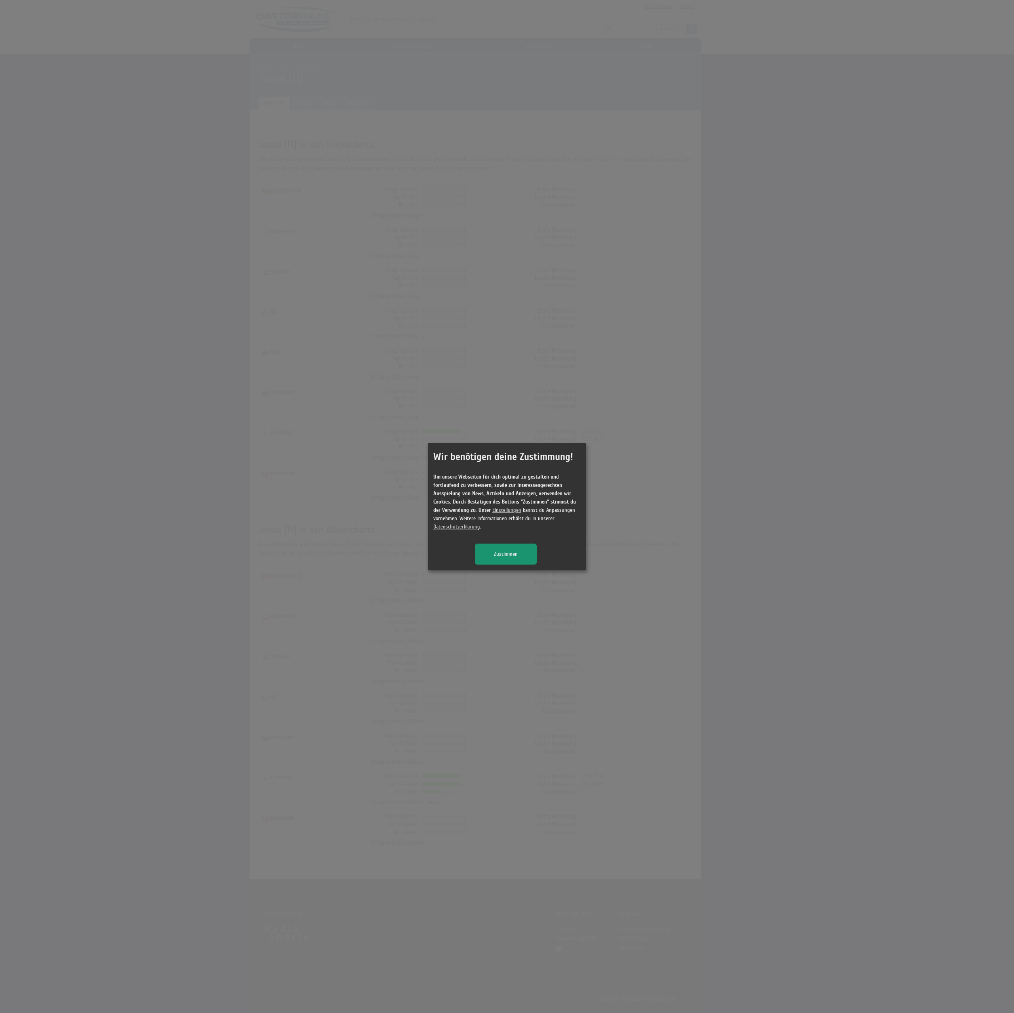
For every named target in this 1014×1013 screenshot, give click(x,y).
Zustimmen (506, 554)
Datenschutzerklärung (456, 527)
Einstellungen (506, 510)
